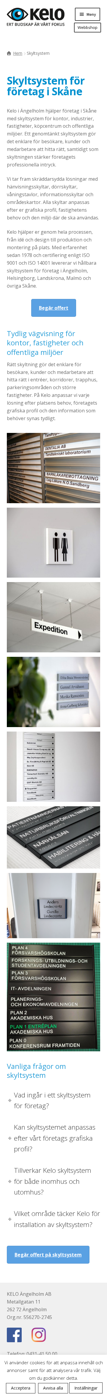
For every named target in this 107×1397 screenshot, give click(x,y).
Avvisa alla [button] (53, 1388)
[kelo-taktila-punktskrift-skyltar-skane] (53, 837)
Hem (17, 53)
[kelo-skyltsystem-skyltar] (53, 468)
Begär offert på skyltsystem (48, 1254)
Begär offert (53, 308)
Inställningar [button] (85, 1388)
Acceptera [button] (20, 1388)
